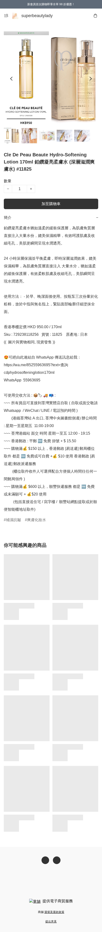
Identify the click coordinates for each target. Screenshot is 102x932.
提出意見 (51, 921)
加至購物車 (51, 204)
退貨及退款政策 (54, 912)
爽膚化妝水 (36, 520)
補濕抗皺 (13, 520)
